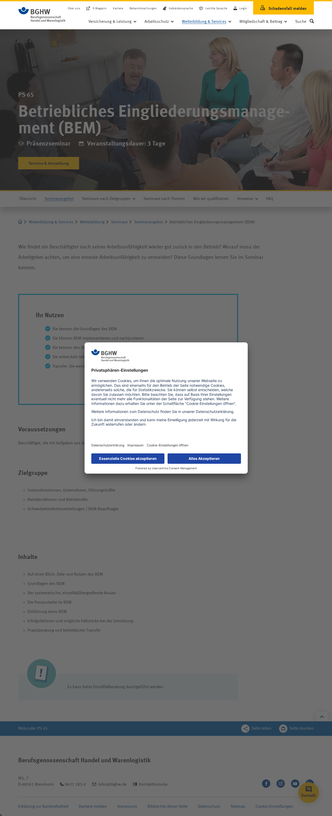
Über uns (74, 8)
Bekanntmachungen (143, 8)
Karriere (118, 8)
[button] (304, 22)
